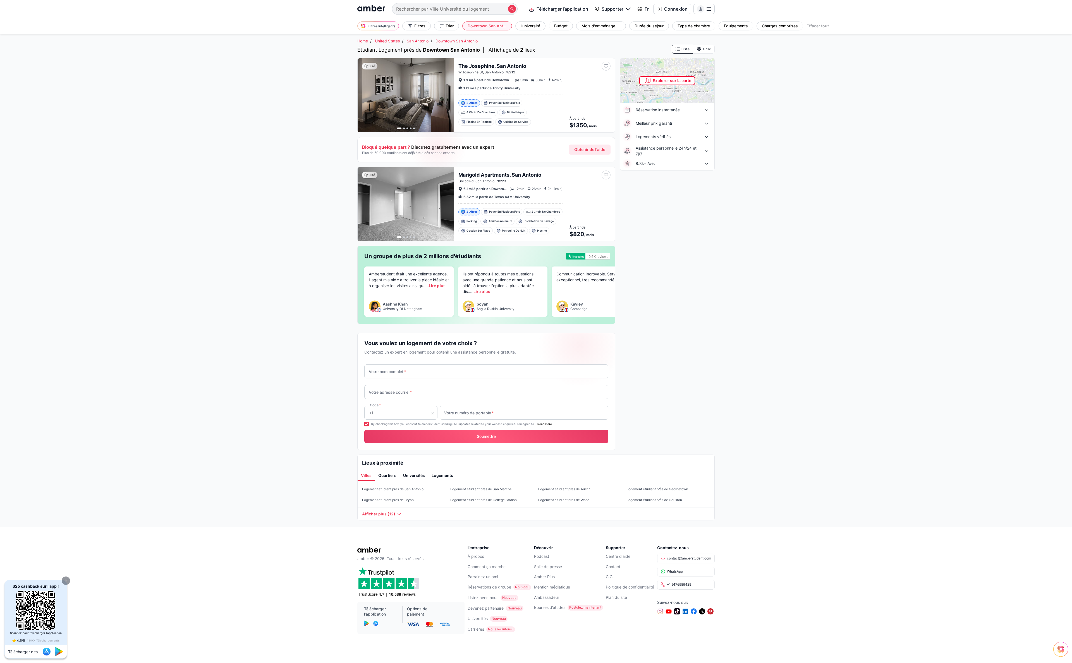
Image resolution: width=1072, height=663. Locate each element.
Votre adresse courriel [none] (390, 392)
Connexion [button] (676, 9)
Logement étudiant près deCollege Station (483, 500)
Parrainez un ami (483, 576)
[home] (371, 9)
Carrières (476, 629)
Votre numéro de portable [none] (469, 412)
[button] (66, 580)
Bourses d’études (549, 607)
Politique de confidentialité (630, 587)
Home (362, 41)
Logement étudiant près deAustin (564, 489)
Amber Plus (544, 576)
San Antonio (418, 41)
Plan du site (616, 597)
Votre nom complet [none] (387, 371)
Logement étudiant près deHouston (654, 500)
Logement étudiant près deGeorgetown (657, 489)
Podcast (541, 556)
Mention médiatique (552, 587)
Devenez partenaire (486, 608)
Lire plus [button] (437, 285)
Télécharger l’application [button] (562, 9)
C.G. (610, 576)
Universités (478, 618)
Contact (613, 566)
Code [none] (375, 405)
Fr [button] (647, 9)
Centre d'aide (618, 556)
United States (387, 41)
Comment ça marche (487, 566)
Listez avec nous (483, 597)
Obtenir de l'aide (589, 149)
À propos (476, 556)
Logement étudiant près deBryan (388, 500)
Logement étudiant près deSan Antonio (392, 489)
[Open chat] (1062, 653)
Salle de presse (548, 566)
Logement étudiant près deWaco (563, 500)
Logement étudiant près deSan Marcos (480, 489)
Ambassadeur (546, 597)
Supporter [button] (612, 9)
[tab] (366, 475)
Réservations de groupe (489, 587)
